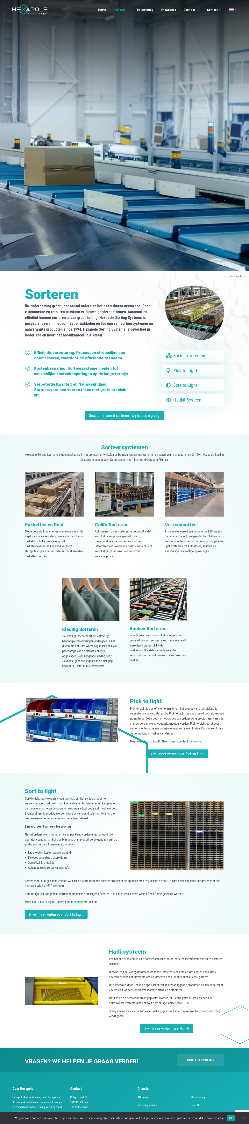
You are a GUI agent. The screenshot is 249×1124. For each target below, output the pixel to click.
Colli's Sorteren (111, 524)
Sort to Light (185, 385)
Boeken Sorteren (147, 628)
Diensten (119, 10)
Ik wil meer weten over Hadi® (166, 1028)
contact (79, 902)
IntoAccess (168, 10)
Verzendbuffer (180, 524)
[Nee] (244, 1118)
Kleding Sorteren (80, 629)
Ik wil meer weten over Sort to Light (56, 914)
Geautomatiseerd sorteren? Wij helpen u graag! (124, 415)
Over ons (190, 10)
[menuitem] (233, 13)
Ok (231, 1118)
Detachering (145, 10)
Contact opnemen (200, 1060)
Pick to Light (185, 370)
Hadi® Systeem (188, 400)
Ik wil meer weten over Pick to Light (177, 754)
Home (102, 10)
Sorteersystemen (189, 355)
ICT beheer (143, 1097)
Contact (212, 10)
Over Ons (196, 1105)
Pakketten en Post (44, 524)
